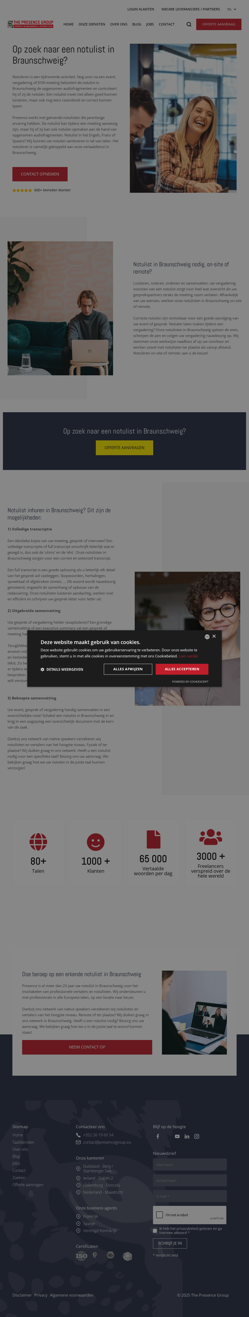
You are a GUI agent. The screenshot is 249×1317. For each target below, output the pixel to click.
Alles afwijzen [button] (128, 669)
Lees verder (188, 656)
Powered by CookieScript (190, 681)
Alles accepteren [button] (182, 669)
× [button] (214, 636)
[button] (62, 669)
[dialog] (124, 658)
